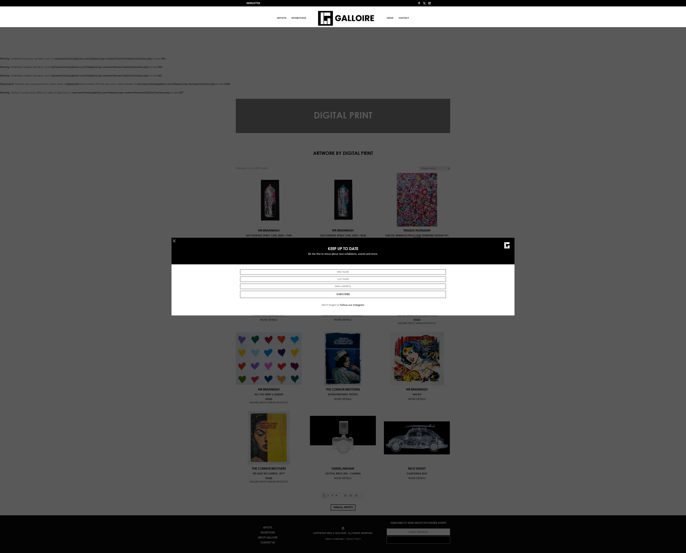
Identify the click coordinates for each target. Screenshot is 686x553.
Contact (404, 18)
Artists (281, 18)
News (390, 18)
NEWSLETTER (253, 3)
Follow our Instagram (352, 305)
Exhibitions (299, 18)
